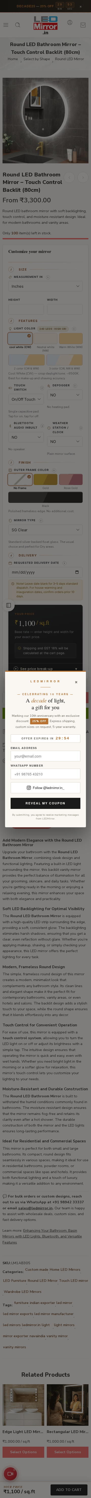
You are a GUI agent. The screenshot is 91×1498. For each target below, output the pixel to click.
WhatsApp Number (27, 765)
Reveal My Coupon (45, 803)
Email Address (24, 748)
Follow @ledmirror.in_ (48, 787)
